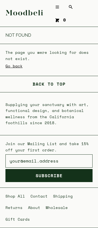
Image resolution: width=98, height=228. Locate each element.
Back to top (49, 84)
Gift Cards (17, 219)
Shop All (15, 196)
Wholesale (57, 207)
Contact (39, 196)
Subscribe (49, 175)
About (34, 207)
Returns (14, 207)
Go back (14, 66)
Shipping (63, 196)
